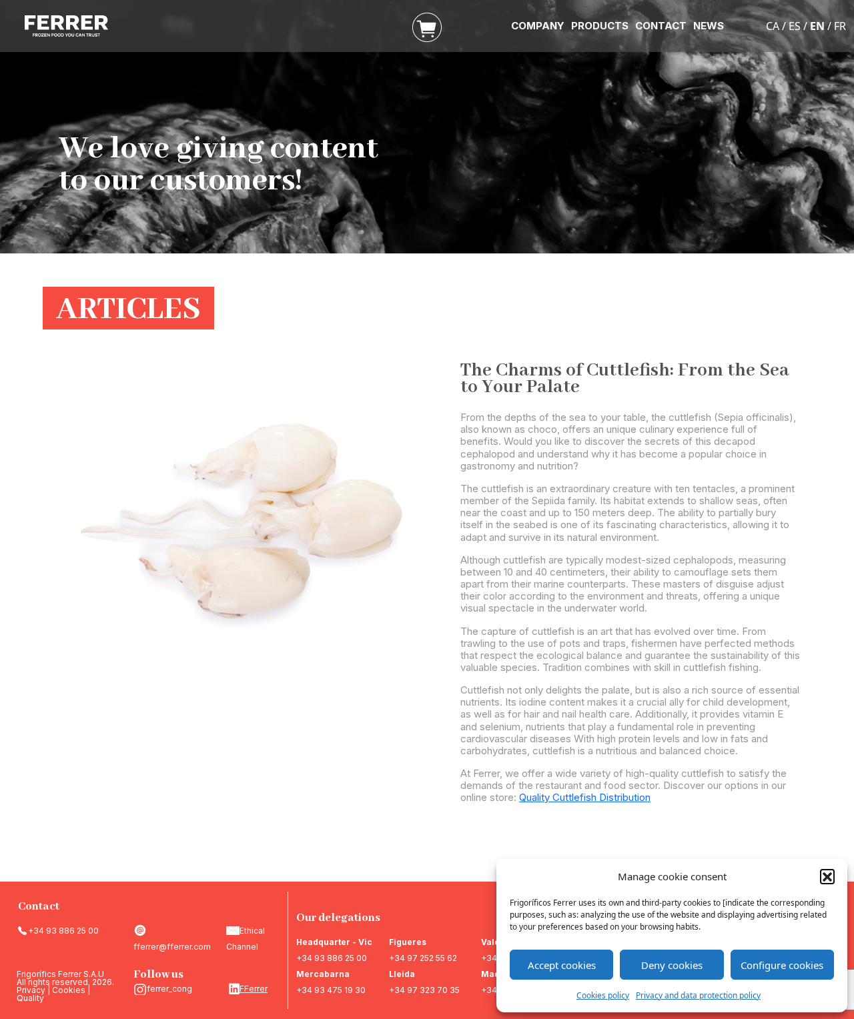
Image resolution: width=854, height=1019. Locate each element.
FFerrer (254, 989)
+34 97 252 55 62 (423, 958)
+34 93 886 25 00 (63, 931)
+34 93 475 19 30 (331, 990)
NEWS (708, 25)
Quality (30, 998)
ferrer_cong (169, 989)
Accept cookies (562, 965)
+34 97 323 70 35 (424, 990)
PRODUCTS (599, 25)
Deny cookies (672, 965)
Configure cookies (782, 965)
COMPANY (537, 25)
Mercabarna (323, 974)
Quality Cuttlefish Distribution (585, 797)
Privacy (31, 990)
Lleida (402, 974)
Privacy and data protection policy (698, 995)
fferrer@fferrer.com (172, 947)
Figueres (407, 942)
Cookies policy (602, 995)
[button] (827, 876)
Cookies (68, 990)
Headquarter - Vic (334, 942)
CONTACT (661, 25)
